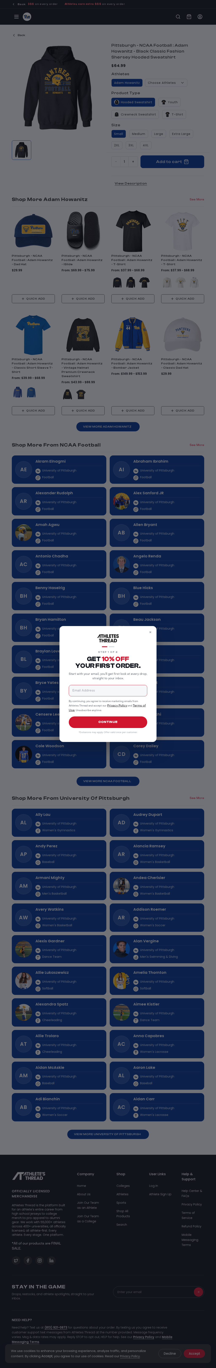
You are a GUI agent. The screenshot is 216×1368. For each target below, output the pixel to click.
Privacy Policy (117, 705)
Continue (108, 722)
